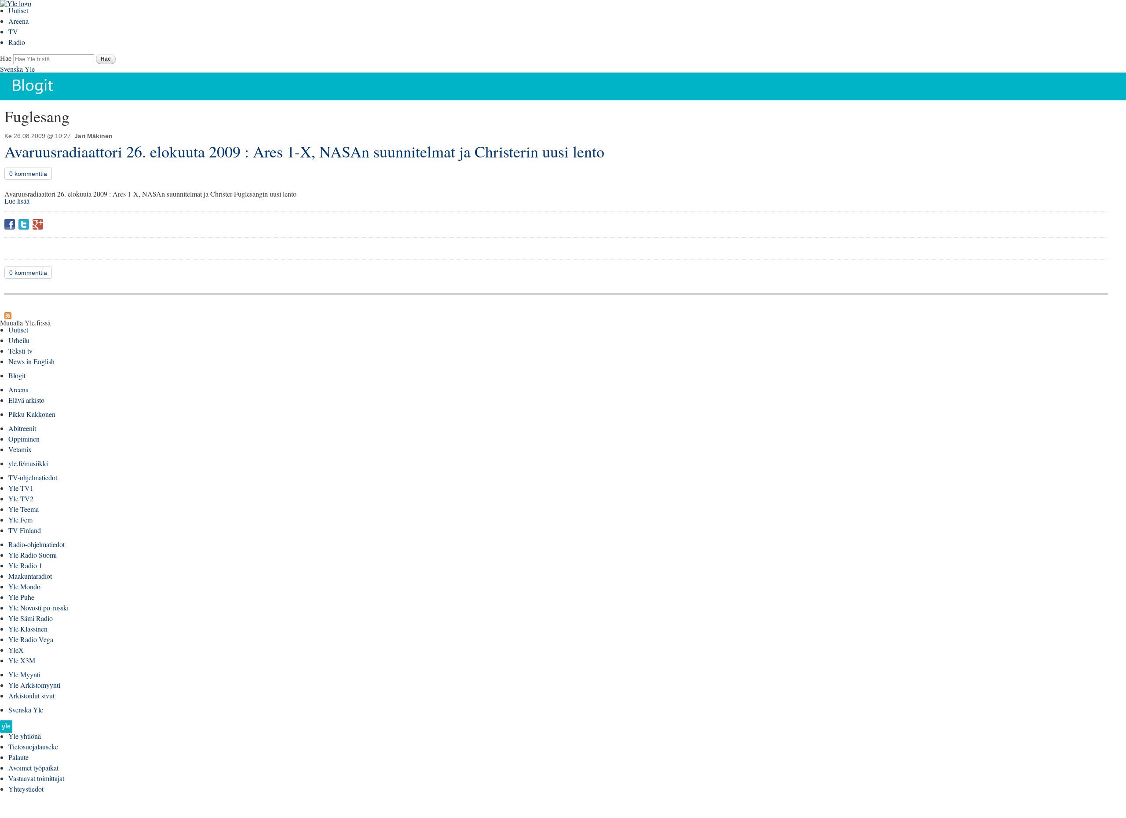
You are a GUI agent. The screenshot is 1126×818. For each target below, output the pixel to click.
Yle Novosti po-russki (38, 607)
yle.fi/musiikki (28, 463)
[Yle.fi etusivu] (6, 729)
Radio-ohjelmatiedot (36, 544)
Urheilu (18, 340)
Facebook (9, 224)
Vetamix (20, 449)
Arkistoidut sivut (31, 695)
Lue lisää (16, 200)
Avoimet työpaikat (33, 767)
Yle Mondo (24, 586)
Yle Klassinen (28, 628)
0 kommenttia (28, 173)
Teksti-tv (20, 350)
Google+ (38, 224)
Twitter (23, 224)
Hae (5, 57)
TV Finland (24, 530)
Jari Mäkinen (93, 135)
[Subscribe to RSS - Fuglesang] (7, 315)
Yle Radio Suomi (32, 554)
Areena (18, 21)
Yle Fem (20, 519)
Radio (16, 42)
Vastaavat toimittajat (36, 778)
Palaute (18, 757)
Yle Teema (23, 509)
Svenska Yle (17, 68)
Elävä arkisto (26, 400)
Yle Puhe (21, 597)
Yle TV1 (20, 488)
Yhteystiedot (26, 788)
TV (13, 31)
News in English (31, 361)
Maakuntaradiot (30, 576)
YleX (16, 649)
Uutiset (18, 10)
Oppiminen (24, 438)
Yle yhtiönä (24, 736)
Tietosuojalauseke (33, 746)
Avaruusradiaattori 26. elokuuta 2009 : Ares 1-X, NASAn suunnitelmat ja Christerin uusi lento (304, 151)
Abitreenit (22, 428)
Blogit (17, 375)
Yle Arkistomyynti (34, 685)
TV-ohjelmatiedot (32, 477)
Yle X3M (21, 660)
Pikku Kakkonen (31, 414)
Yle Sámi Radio (30, 618)
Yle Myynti (24, 674)
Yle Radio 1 (25, 565)
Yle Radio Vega (30, 639)
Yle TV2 (20, 498)
